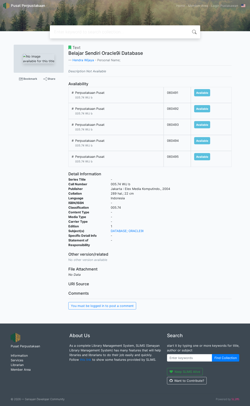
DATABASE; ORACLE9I (127, 231)
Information (19, 355)
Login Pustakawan (224, 6)
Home (180, 6)
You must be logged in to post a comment (102, 306)
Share (51, 78)
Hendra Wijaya (83, 60)
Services (17, 360)
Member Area (198, 6)
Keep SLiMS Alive (187, 372)
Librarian (17, 365)
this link (85, 360)
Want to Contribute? (189, 381)
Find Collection (225, 358)
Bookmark (30, 78)
